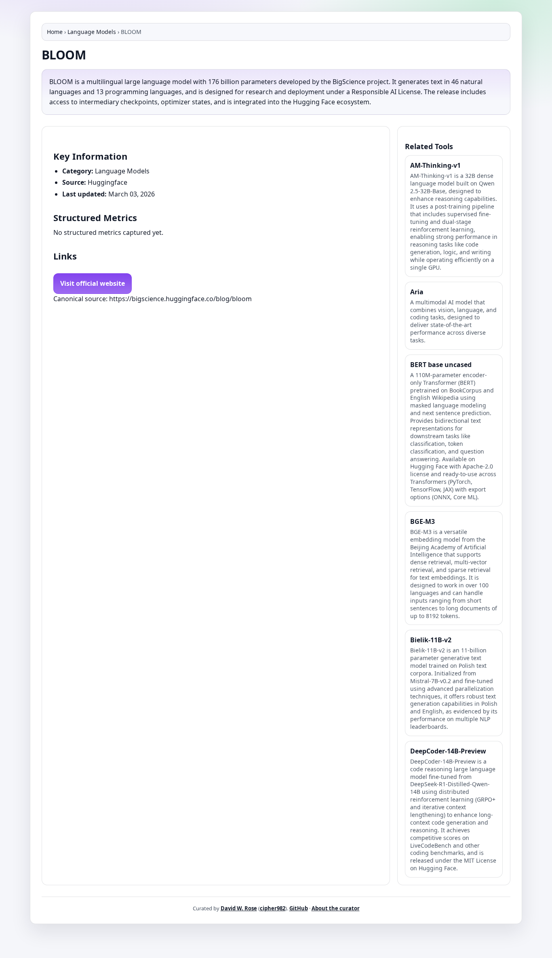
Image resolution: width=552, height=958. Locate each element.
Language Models (91, 32)
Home (55, 32)
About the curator (336, 908)
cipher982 (272, 908)
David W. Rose (239, 908)
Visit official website (92, 283)
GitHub (298, 908)
